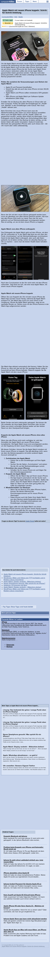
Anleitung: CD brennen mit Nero (15, 585)
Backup (10, 646)
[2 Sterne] (4, 26)
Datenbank (5, 630)
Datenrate (10, 645)
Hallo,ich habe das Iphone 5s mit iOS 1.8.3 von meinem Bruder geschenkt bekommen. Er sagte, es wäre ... (24, 865)
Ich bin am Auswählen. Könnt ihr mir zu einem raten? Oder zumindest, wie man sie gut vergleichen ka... (25, 911)
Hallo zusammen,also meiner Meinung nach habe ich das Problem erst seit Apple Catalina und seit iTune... (25, 934)
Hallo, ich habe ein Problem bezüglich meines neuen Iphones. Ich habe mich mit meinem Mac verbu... (23, 887)
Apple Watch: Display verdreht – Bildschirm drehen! (22, 587)
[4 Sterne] (6, 26)
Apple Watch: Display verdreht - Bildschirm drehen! (22, 581)
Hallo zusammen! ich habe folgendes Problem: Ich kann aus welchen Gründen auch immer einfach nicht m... (24, 898)
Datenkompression (8, 638)
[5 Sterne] (8, 26)
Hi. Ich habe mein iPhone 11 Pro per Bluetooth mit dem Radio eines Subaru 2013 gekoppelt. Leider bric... (24, 852)
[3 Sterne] (5, 26)
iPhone (4, 622)
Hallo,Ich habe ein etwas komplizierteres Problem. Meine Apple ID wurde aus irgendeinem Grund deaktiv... (24, 876)
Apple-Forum (30, 521)
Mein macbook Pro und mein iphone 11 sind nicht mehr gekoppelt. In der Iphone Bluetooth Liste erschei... (24, 839)
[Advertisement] (25, 154)
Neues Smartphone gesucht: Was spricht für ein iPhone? (24, 583)
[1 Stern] (2, 26)
